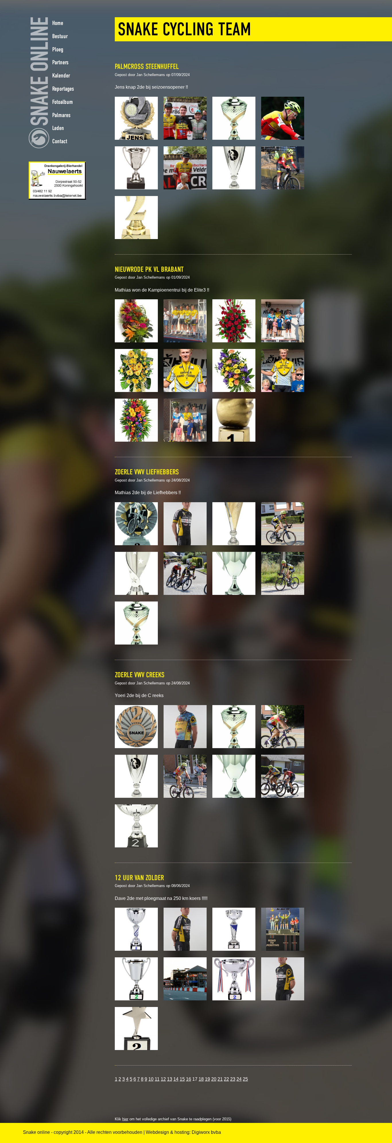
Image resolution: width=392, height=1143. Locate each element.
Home (57, 23)
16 (188, 1079)
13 (169, 1079)
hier (125, 1119)
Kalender (61, 75)
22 (226, 1079)
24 (239, 1079)
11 (157, 1079)
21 (220, 1079)
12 (163, 1079)
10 (151, 1079)
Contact (59, 141)
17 (194, 1079)
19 (207, 1079)
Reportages (63, 88)
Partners (60, 62)
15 (182, 1079)
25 (245, 1079)
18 (201, 1079)
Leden (58, 128)
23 (232, 1079)
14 (175, 1079)
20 (213, 1079)
